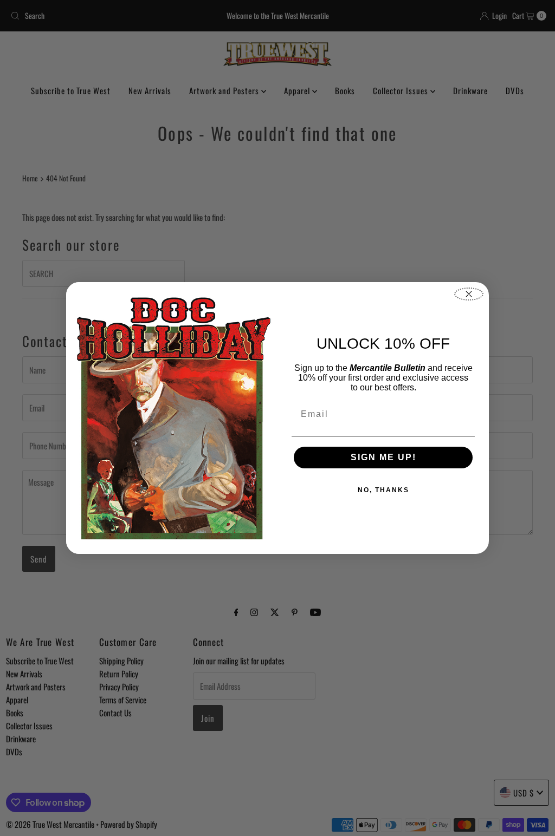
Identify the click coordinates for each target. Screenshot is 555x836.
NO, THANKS (383, 490)
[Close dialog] (468, 294)
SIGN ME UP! (383, 457)
